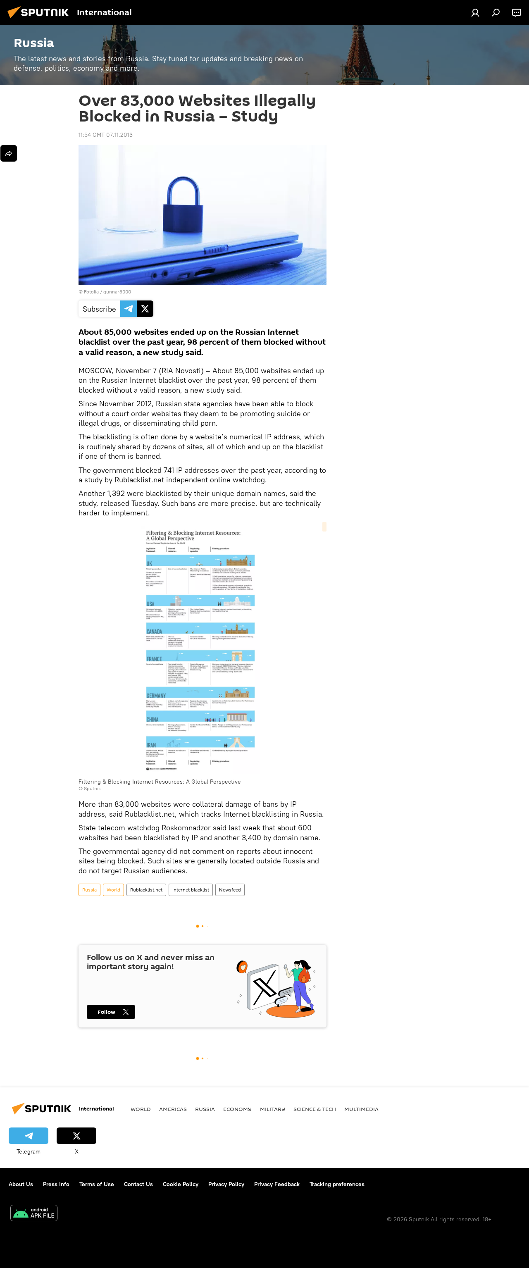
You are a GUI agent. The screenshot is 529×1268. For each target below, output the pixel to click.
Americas (173, 1109)
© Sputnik (90, 788)
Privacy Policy (226, 1184)
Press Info (56, 1184)
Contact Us (138, 1184)
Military (272, 1109)
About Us (21, 1184)
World (113, 890)
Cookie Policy (180, 1184)
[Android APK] (34, 1214)
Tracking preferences (337, 1184)
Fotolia (91, 291)
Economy (237, 1109)
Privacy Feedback (277, 1184)
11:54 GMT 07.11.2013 (106, 134)
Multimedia (361, 1109)
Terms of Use (96, 1184)
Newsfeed (230, 890)
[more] (8, 153)
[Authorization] (475, 12)
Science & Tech (314, 1109)
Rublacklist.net (146, 890)
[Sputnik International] (40, 19)
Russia (89, 890)
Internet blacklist (190, 890)
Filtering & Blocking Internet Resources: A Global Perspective (160, 781)
